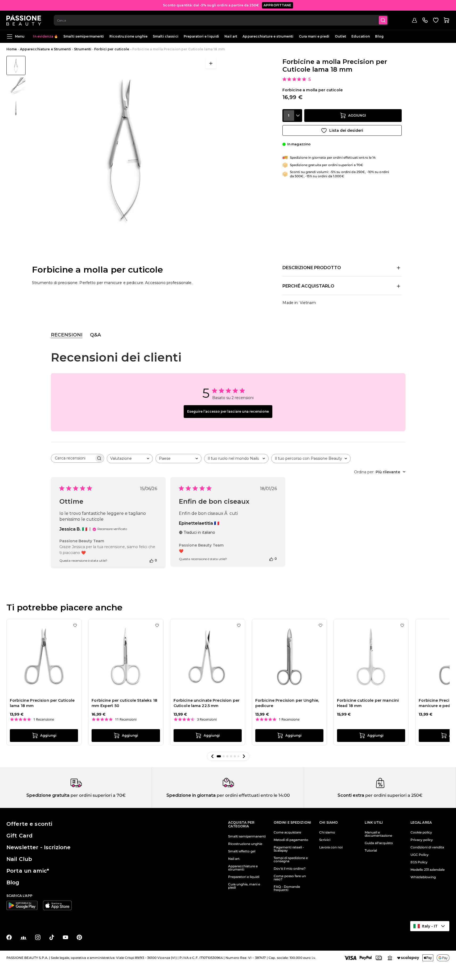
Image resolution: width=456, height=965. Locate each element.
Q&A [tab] (95, 335)
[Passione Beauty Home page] (23, 20)
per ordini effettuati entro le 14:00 (253, 795)
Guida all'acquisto (379, 843)
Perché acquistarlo (308, 286)
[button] (212, 756)
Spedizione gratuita (47, 795)
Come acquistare (287, 832)
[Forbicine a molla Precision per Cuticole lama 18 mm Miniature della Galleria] (16, 87)
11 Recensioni (126, 719)
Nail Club (19, 859)
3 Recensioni (207, 719)
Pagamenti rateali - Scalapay (289, 849)
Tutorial (371, 850)
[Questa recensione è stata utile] (151, 560)
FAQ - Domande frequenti (287, 888)
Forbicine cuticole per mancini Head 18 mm (368, 703)
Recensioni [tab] (67, 335)
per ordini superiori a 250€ (393, 795)
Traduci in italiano (199, 532)
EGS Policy (419, 862)
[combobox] (221, 20)
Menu (19, 36)
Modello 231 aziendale (427, 869)
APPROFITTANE (277, 5)
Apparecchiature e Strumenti (45, 49)
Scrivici (324, 839)
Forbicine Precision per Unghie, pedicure (287, 703)
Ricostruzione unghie (128, 36)
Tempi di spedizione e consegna (291, 859)
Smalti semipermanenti (83, 36)
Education (360, 36)
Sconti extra (351, 795)
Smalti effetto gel (241, 851)
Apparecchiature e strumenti (268, 36)
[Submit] (383, 20)
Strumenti (82, 49)
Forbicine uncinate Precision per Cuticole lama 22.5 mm (207, 703)
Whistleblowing (423, 877)
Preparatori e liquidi (201, 36)
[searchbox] (72, 458)
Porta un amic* (27, 871)
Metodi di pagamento (291, 839)
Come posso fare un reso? (290, 877)
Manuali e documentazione (378, 834)
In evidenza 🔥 (45, 36)
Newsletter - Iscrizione (38, 847)
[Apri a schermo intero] (211, 63)
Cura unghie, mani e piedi (244, 886)
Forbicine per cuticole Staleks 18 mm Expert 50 (124, 703)
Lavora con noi (331, 847)
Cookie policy (421, 832)
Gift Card (19, 835)
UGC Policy (419, 854)
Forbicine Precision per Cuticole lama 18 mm (42, 703)
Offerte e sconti (29, 824)
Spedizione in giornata (191, 795)
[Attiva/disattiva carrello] (446, 20)
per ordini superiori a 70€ (97, 795)
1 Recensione (43, 719)
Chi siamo (327, 832)
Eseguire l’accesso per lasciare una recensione (228, 411)
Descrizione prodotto (311, 267)
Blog (379, 36)
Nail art (230, 36)
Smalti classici (165, 36)
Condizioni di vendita (427, 847)
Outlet (340, 36)
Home (11, 49)
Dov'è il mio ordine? (290, 868)
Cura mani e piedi (314, 36)
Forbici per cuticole (111, 49)
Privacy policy (421, 839)
